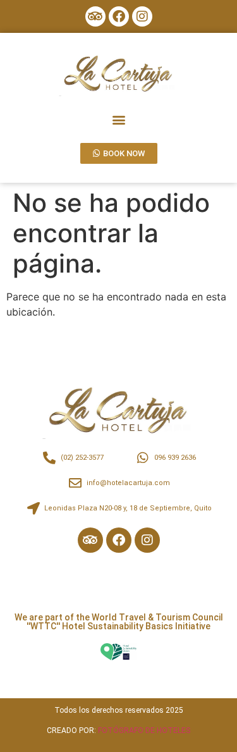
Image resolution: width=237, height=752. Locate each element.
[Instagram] (142, 16)
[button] (118, 119)
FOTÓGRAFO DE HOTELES (144, 730)
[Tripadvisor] (95, 16)
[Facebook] (119, 16)
